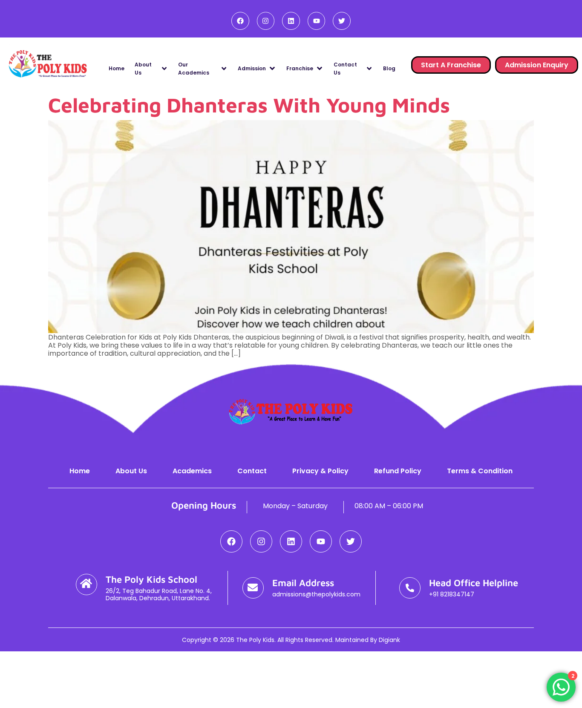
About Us (143, 68)
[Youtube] (317, 21)
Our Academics (193, 68)
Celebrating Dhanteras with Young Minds (249, 105)
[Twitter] (342, 21)
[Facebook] (240, 21)
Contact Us (345, 68)
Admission (252, 68)
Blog (389, 68)
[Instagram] (266, 21)
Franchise (299, 68)
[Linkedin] (291, 21)
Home (116, 68)
